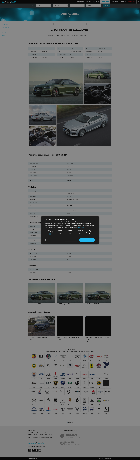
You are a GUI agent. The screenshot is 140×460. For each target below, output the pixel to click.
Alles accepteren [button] (87, 240)
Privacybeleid (80, 227)
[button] (51, 240)
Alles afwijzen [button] (71, 240)
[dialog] (70, 230)
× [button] (96, 217)
